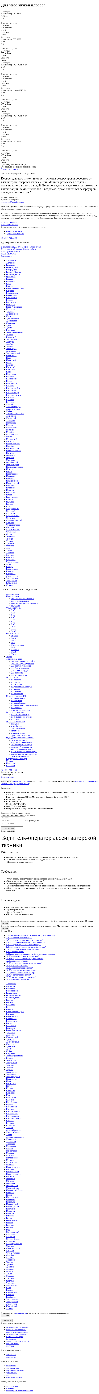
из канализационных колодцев (24, 705)
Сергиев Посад (12, 515)
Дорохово (10, 323)
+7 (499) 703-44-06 (9, 222)
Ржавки (9, 499)
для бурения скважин (20, 668)
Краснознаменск (13, 395)
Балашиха (10, 265)
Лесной (9, 404)
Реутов (9, 495)
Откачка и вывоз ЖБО (16, 696)
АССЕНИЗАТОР (8, 254)
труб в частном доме (20, 756)
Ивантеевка (11, 355)
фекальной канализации (22, 749)
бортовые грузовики (15, 1370)
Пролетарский (12, 483)
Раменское (10, 492)
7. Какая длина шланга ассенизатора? (22, 949)
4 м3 (13, 612)
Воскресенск (11, 297)
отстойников (17, 726)
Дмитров (10, 316)
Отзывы (9, 761)
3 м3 (13, 610)
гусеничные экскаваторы (17, 1332)
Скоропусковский (14, 520)
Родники (10, 502)
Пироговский (12, 474)
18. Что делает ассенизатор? (18, 975)
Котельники (11, 383)
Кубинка (10, 400)
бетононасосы (12, 1343)
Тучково (9, 541)
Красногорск (12, 390)
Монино (10, 437)
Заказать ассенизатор (10, 169)
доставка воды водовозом (22, 663)
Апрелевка (11, 260)
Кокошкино (11, 374)
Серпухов (10, 518)
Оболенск (10, 455)
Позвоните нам (7, 777)
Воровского (11, 295)
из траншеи (16, 691)
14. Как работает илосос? (17, 965)
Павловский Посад (14, 467)
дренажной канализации (22, 747)
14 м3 (13, 631)
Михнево (10, 430)
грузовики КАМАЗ (14, 1377)
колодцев (15, 724)
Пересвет (10, 469)
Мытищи (10, 441)
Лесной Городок (13, 406)
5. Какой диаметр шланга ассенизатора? (23, 945)
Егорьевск (10, 330)
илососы (10, 1388)
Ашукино (10, 263)
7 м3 (13, 619)
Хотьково (10, 555)
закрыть (5, 923)
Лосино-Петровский (15, 413)
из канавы (15, 689)
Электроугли (11, 580)
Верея (8, 284)
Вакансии (10, 765)
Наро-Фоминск (13, 444)
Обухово (10, 458)
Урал (13, 654)
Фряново (10, 548)
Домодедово (11, 321)
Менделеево (11, 427)
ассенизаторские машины (22, 598)
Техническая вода (14, 659)
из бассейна (16, 684)
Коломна (10, 376)
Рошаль (9, 504)
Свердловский (12, 509)
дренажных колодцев (20, 735)
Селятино (10, 513)
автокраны (11, 1357)
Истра (8, 362)
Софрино (10, 527)
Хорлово (10, 553)
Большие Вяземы (13, 272)
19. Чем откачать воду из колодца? (21, 977)
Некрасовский (12, 448)
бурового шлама (18, 733)
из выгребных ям (18, 703)
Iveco (13, 640)
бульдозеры (11, 1339)
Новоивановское (13, 451)
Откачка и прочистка (15, 721)
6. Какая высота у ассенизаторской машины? (26, 947)
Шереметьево (12, 569)
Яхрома (9, 585)
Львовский (11, 418)
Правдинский (12, 481)
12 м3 (13, 629)
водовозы (15, 605)
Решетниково (12, 497)
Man (13, 643)
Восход (9, 300)
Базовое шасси (12, 633)
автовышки (11, 1355)
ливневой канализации (21, 745)
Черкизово (10, 560)
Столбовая (10, 532)
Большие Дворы (13, 274)
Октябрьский (12, 462)
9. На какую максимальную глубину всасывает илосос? (30, 954)
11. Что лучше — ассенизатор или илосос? (24, 958)
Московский (11, 439)
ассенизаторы (12, 1386)
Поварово (10, 476)
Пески (9, 471)
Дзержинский (12, 314)
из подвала (16, 680)
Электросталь (12, 578)
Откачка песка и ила (15, 712)
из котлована (17, 694)
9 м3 (13, 624)
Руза (8, 506)
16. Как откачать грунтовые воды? (21, 970)
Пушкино (10, 488)
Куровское (10, 402)
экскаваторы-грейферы (16, 1334)
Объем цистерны (13, 608)
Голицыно (10, 304)
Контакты (10, 763)
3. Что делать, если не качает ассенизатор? (24, 940)
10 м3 (13, 626)
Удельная (10, 543)
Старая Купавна (13, 529)
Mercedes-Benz (17, 645)
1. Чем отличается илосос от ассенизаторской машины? (30, 935)
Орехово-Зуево (12, 464)
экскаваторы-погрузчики (17, 1327)
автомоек (15, 731)
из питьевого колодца (20, 714)
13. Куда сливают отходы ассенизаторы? (24, 963)
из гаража (15, 682)
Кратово (10, 397)
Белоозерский (12, 267)
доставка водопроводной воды (24, 661)
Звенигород (11, 349)
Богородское (11, 270)
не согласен (6, 1320)
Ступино (10, 534)
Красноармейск (13, 388)
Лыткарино (11, 416)
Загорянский (11, 339)
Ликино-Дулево (13, 409)
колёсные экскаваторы (16, 1330)
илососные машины (20, 601)
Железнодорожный (14, 332)
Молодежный (12, 434)
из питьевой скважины (21, 717)
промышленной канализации (24, 752)
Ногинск (10, 453)
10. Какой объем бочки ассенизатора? (22, 956)
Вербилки (10, 281)
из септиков (16, 701)
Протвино (10, 485)
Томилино (10, 536)
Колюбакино (11, 379)
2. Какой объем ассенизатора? (19, 938)
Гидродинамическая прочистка (20, 738)
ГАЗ (13, 647)
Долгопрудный (12, 318)
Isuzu (13, 638)
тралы (8, 1375)
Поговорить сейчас (9, 225)
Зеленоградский (13, 353)
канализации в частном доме (24, 754)
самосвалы (11, 1366)
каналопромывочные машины (24, 603)
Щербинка (10, 573)
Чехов (8, 564)
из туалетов (16, 707)
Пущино (10, 490)
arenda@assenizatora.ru (10, 251)
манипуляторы (12, 1368)
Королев (10, 381)
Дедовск (10, 311)
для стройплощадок (20, 670)
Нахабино (10, 446)
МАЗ (13, 652)
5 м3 (13, 615)
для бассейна (17, 673)
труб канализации (19, 740)
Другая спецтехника (15, 234)
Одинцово (10, 460)
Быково (9, 279)
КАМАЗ (15, 649)
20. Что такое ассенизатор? (18, 979)
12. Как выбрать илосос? (17, 961)
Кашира (9, 365)
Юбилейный (11, 583)
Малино (9, 425)
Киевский (10, 367)
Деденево (10, 309)
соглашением (21, 1313)
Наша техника (12, 596)
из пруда (15, 719)
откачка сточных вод (20, 710)
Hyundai (14, 636)
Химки (9, 550)
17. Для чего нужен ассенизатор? (20, 972)
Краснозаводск (12, 393)
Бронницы (10, 277)
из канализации (18, 698)
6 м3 (13, 617)
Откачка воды (12, 677)
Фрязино (10, 546)
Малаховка (11, 423)
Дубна (9, 328)
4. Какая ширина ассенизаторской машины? (25, 942)
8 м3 (13, 622)
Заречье (9, 346)
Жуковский (11, 337)
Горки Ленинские (14, 307)
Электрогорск (12, 576)
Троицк (9, 539)
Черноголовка (12, 562)
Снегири (10, 522)
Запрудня (10, 342)
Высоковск (11, 302)
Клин (8, 372)
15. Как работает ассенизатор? (19, 968)
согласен (5, 1315)
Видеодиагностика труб (16, 758)
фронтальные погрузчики (17, 1341)
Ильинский (11, 360)
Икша (8, 358)
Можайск (10, 432)
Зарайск (9, 344)
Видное (9, 286)
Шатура (9, 567)
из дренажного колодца (21, 687)
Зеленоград (11, 351)
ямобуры (10, 1346)
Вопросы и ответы (14, 231)
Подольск (10, 478)
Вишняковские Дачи (15, 288)
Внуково (10, 291)
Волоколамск (12, 293)
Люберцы (10, 420)
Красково (10, 386)
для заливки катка (19, 675)
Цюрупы (10, 557)
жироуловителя (18, 728)
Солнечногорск (13, 525)
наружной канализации (21, 742)
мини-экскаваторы (14, 1337)
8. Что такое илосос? (15, 952)
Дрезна (9, 325)
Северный (10, 511)
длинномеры (11, 1373)
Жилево (9, 335)
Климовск (10, 369)
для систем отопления (21, 666)
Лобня (9, 411)
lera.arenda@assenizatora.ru (12, 202)
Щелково (10, 571)
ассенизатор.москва (21, 781)
